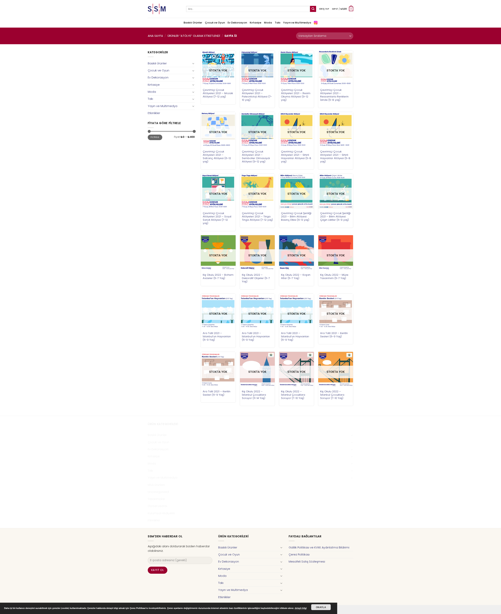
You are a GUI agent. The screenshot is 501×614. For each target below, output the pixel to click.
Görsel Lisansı (157, 506)
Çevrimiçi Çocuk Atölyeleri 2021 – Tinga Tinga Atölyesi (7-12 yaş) (257, 216)
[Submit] (313, 9)
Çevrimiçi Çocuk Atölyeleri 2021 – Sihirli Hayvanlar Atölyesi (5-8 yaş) (296, 156)
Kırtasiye (255, 22)
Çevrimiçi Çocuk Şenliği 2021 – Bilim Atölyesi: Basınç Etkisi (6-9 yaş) (296, 216)
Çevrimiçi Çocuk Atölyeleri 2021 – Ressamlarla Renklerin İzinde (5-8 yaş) (334, 95)
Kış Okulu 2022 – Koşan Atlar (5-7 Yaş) (295, 276)
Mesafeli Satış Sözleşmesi (307, 562)
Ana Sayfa (155, 36)
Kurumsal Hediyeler (161, 513)
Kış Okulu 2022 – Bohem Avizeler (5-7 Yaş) (218, 276)
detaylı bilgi (301, 608)
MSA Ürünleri (156, 485)
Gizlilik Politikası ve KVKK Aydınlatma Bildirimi (319, 547)
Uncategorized (158, 492)
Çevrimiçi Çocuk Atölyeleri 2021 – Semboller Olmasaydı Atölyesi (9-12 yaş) (256, 156)
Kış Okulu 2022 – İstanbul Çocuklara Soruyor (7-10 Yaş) (293, 395)
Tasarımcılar (156, 499)
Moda (268, 22)
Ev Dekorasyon (237, 22)
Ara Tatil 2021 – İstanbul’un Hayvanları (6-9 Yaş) (217, 336)
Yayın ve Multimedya (297, 22)
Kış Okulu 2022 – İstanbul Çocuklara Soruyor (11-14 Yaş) (254, 395)
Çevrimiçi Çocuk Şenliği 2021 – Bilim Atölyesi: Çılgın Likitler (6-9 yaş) (335, 216)
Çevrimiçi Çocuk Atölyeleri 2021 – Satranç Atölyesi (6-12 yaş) (217, 156)
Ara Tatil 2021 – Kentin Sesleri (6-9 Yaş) (334, 334)
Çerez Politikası (299, 554)
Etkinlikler (154, 113)
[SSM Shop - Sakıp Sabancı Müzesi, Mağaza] (164, 9)
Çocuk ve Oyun (215, 22)
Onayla (321, 607)
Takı (277, 22)
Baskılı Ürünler (193, 22)
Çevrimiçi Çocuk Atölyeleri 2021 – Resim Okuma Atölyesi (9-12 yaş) (295, 95)
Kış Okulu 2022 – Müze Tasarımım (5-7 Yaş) (334, 276)
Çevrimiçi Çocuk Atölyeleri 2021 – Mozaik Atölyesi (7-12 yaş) (218, 93)
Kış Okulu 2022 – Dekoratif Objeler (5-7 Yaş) (256, 278)
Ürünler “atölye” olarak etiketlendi (194, 36)
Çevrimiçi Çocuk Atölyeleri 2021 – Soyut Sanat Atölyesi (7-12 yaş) (217, 218)
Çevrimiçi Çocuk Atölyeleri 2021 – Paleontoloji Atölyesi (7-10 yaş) (257, 95)
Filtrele (154, 137)
